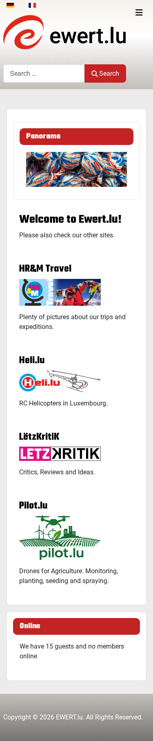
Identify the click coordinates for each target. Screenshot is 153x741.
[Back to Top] (138, 725)
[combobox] (44, 73)
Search (109, 73)
